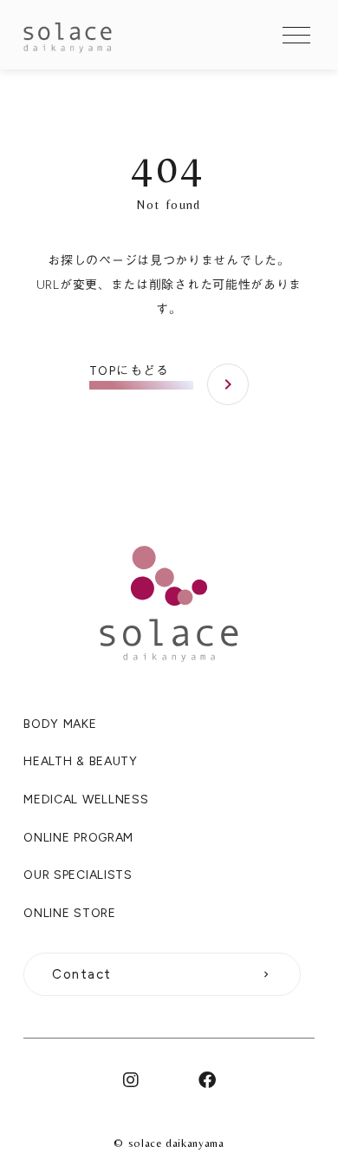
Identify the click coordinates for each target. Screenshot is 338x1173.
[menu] (296, 35)
